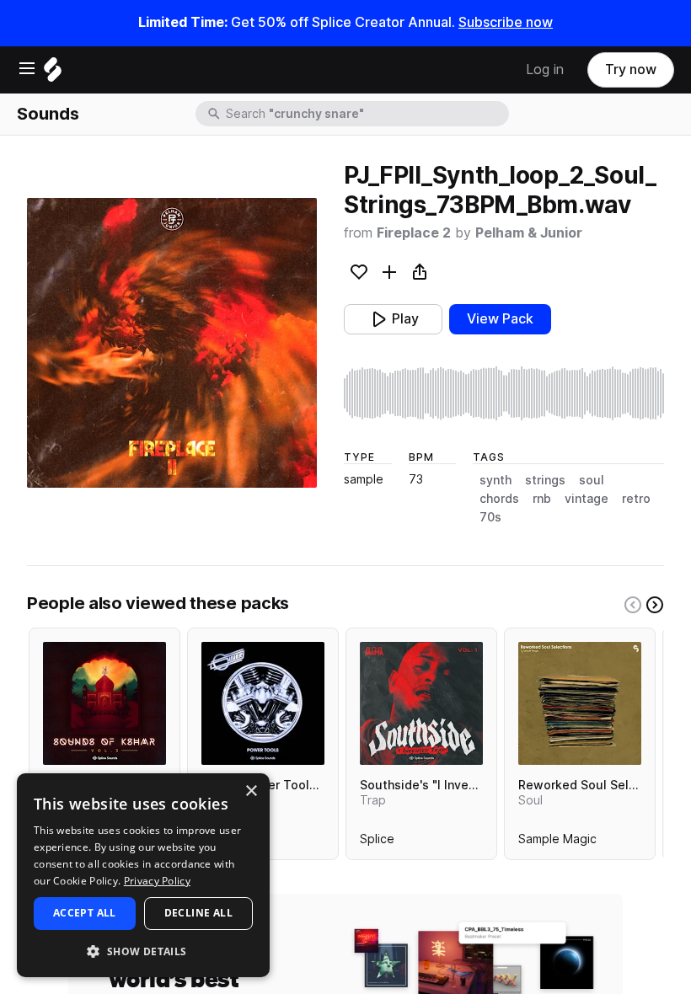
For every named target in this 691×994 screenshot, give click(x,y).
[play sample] (504, 393)
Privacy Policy (157, 881)
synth (495, 480)
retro (636, 498)
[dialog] (143, 875)
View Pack (500, 319)
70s (490, 517)
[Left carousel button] (633, 605)
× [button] (250, 791)
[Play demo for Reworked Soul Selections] (579, 703)
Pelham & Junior (528, 233)
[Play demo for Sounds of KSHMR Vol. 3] (104, 703)
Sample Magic (557, 842)
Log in (545, 69)
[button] (143, 950)
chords (499, 498)
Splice (377, 842)
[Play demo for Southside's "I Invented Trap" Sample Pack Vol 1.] (421, 703)
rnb (542, 498)
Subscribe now (505, 22)
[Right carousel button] (655, 605)
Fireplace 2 (414, 233)
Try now (630, 69)
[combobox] (366, 113)
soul (591, 480)
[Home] (53, 74)
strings (545, 480)
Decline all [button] (198, 913)
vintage (586, 498)
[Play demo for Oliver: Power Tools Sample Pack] (262, 703)
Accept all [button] (84, 913)
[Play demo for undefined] (171, 342)
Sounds (48, 114)
